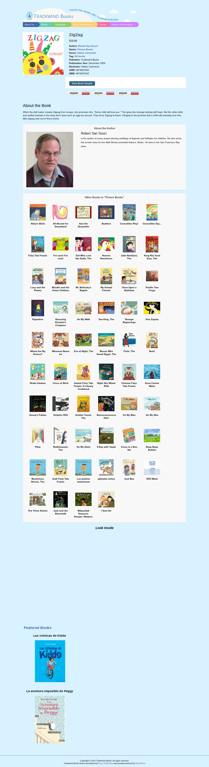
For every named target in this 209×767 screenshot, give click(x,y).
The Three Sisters (38, 510)
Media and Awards (82, 24)
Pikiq (37, 447)
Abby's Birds (38, 223)
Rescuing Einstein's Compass (60, 322)
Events (102, 24)
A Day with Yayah (106, 447)
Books (44, 24)
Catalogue (60, 24)
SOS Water (152, 478)
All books (80, 56)
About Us (29, 24)
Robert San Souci (88, 46)
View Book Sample (82, 83)
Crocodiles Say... (152, 223)
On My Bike (129, 415)
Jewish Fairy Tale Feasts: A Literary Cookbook (83, 386)
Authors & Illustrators (122, 24)
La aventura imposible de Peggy (49, 691)
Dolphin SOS (61, 415)
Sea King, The (106, 319)
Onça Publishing (105, 763)
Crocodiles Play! (129, 223)
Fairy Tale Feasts (37, 255)
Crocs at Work (60, 383)
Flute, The (129, 351)
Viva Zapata (152, 319)
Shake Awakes (38, 383)
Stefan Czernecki (86, 53)
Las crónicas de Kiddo (49, 635)
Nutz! (152, 351)
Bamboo (106, 223)
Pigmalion (37, 319)
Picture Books (85, 49)
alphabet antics (106, 478)
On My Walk (83, 319)
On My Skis (152, 415)
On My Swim (83, 447)
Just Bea (129, 478)
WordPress (140, 763)
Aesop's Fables (37, 415)
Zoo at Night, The (83, 351)
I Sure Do (106, 510)
